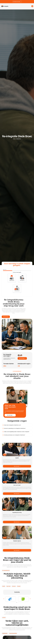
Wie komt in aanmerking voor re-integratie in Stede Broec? (15, 428)
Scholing (4, 509)
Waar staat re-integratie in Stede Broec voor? (12, 425)
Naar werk (5, 481)
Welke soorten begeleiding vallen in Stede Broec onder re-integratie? (16, 431)
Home (14, 138)
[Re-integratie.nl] (4, 6)
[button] (3, 598)
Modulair (4, 537)
